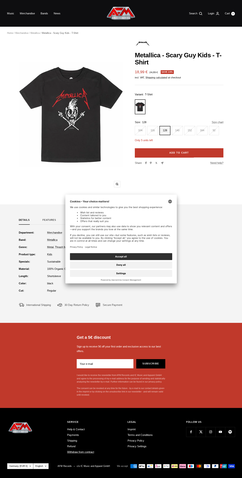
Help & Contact (76, 429)
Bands (44, 13)
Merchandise (27, 13)
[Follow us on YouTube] (220, 432)
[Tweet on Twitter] (156, 163)
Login (211, 13)
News (57, 13)
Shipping (72, 440)
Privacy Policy (136, 440)
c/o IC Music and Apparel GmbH (93, 466)
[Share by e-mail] (162, 163)
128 (165, 130)
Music (10, 13)
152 (190, 130)
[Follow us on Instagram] (210, 432)
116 (153, 130)
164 (202, 130)
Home (10, 33)
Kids (49, 254)
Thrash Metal (62, 247)
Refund (71, 446)
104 (140, 130)
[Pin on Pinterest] (151, 163)
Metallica (35, 33)
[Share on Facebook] (146, 163)
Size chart (217, 122)
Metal (50, 247)
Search (193, 13)
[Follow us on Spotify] (230, 432)
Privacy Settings (137, 446)
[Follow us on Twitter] (201, 432)
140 (177, 130)
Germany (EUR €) (18, 466)
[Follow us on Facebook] (191, 432)
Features (49, 220)
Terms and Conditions (140, 434)
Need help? (216, 162)
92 (214, 130)
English (39, 466)
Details (24, 220)
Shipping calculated (156, 77)
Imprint (132, 429)
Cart (229, 13)
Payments (73, 434)
